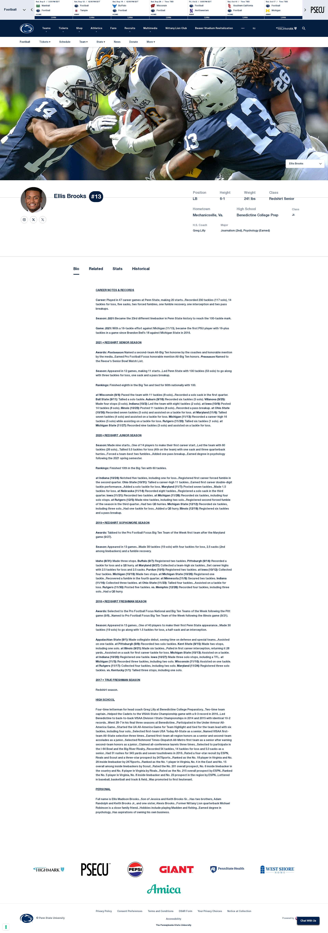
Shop (79, 28)
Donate (133, 43)
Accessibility (173, 919)
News (117, 42)
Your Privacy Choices (210, 911)
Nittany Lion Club (176, 28)
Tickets (63, 28)
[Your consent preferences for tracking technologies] (6, 927)
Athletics (96, 28)
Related (96, 269)
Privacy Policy (104, 911)
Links (53, 17)
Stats (100, 42)
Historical (140, 269)
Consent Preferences (129, 911)
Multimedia (150, 28)
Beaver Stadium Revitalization (214, 28)
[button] (32, 10)
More (150, 42)
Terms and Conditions (160, 911)
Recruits (130, 28)
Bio (76, 269)
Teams (46, 28)
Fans (113, 28)
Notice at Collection (239, 911)
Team (82, 42)
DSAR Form (185, 911)
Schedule (64, 42)
